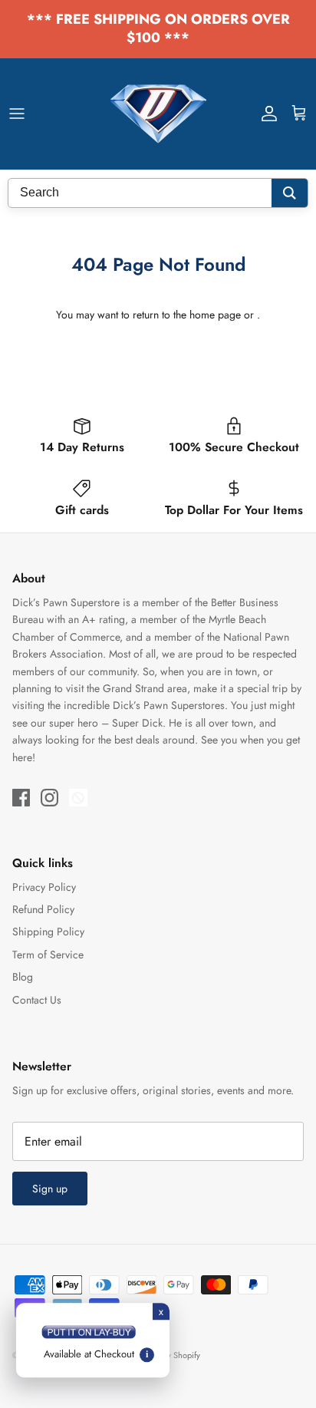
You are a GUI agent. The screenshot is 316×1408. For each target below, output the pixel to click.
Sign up (49, 1188)
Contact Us (36, 999)
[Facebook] (21, 797)
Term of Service (48, 954)
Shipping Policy (48, 931)
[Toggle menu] (17, 113)
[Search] (290, 193)
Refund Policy (43, 909)
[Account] (265, 113)
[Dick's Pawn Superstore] (158, 114)
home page (215, 314)
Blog (22, 976)
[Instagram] (49, 797)
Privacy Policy (44, 887)
